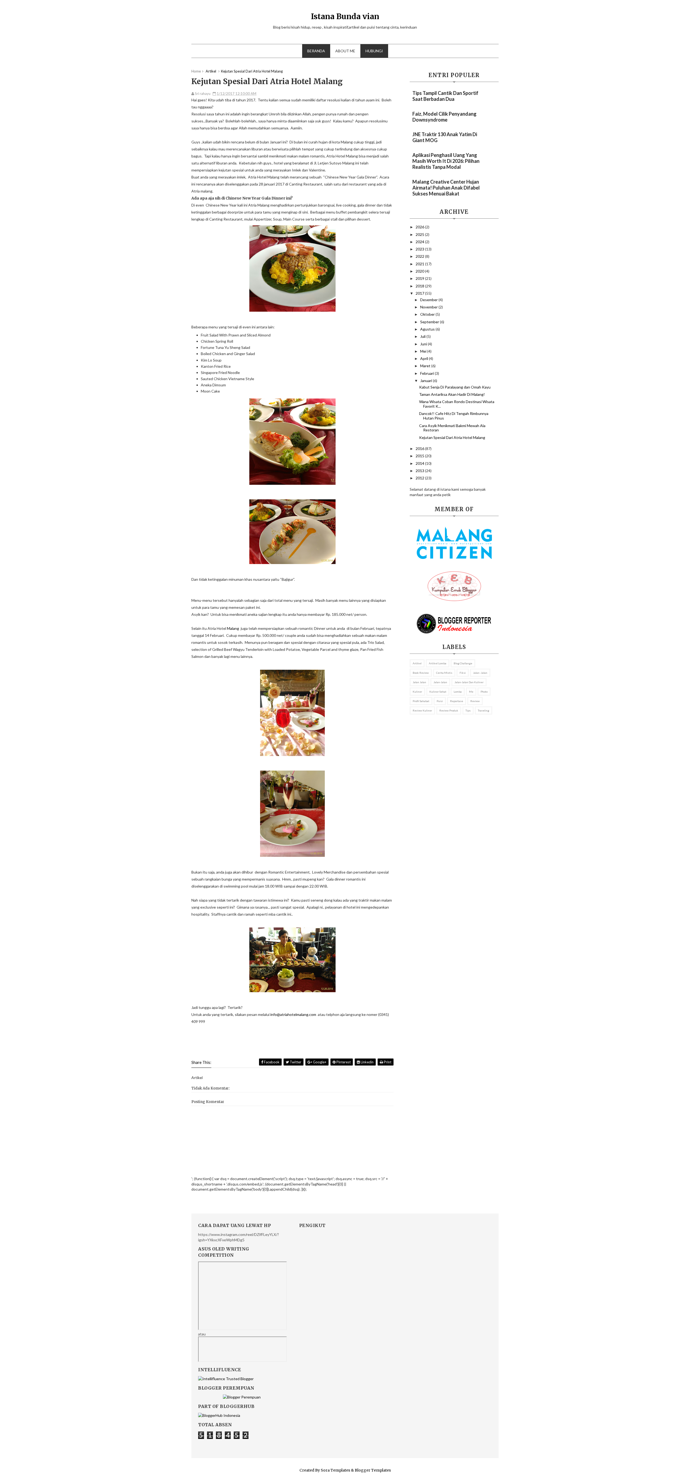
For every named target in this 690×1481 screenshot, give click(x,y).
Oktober (428, 314)
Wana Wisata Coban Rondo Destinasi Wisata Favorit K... (456, 403)
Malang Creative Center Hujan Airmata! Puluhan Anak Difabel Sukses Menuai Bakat (446, 188)
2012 (420, 478)
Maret (425, 365)
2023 (420, 249)
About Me (345, 51)
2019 (420, 278)
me (471, 691)
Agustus (428, 329)
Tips (468, 710)
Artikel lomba (437, 663)
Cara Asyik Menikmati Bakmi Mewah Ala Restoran (452, 427)
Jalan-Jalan (440, 682)
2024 (420, 241)
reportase (456, 701)
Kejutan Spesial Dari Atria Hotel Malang (452, 437)
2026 (420, 227)
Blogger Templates (373, 1470)
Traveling (483, 710)
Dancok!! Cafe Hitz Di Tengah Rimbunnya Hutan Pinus (453, 415)
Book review (421, 672)
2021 (420, 264)
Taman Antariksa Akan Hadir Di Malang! (452, 394)
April (424, 358)
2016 (420, 448)
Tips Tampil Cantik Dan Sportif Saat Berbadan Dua (445, 96)
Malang (233, 628)
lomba (458, 691)
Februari (427, 373)
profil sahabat (421, 701)
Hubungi (374, 51)
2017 (420, 293)
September (430, 321)
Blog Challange (463, 663)
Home (196, 71)
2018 (420, 286)
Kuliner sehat (437, 691)
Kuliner (417, 691)
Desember (429, 299)
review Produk (448, 710)
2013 (420, 470)
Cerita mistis (444, 672)
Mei (423, 351)
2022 (420, 256)
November (429, 307)
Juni (424, 344)
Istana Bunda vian (345, 16)
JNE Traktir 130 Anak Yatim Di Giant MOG (444, 137)
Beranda (316, 51)
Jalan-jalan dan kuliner (469, 682)
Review (475, 701)
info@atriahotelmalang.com (293, 1014)
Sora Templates (335, 1470)
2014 (420, 463)
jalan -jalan (480, 672)
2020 (420, 271)
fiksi (463, 672)
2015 (420, 455)
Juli (423, 336)
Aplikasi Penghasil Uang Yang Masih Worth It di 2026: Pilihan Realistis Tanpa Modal (445, 161)
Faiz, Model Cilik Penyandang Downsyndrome (444, 117)
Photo (484, 691)
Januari (426, 380)
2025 (420, 234)
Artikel (417, 663)
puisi (440, 701)
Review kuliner (422, 710)
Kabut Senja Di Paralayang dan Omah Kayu (455, 387)
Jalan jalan (419, 682)
